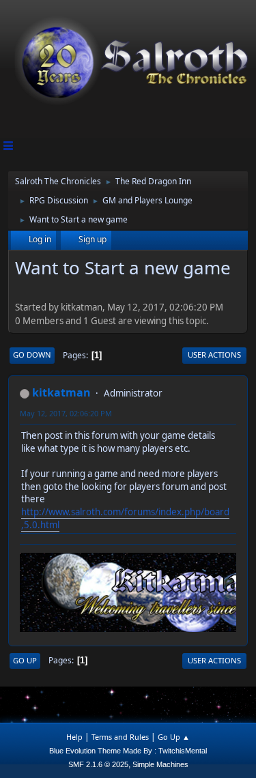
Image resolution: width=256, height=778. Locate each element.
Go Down (32, 354)
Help (74, 737)
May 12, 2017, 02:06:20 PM (66, 413)
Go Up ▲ (174, 737)
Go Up (25, 660)
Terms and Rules (120, 737)
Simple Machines (160, 764)
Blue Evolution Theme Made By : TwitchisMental (128, 751)
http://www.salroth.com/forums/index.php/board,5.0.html (125, 518)
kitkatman (61, 392)
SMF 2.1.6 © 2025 (98, 764)
